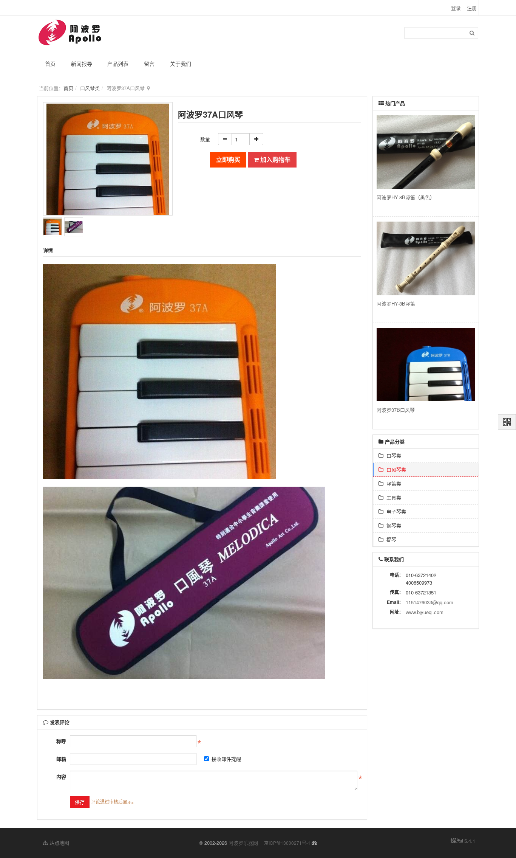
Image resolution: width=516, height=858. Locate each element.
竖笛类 (392, 483)
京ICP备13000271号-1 (287, 842)
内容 (61, 776)
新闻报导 (81, 63)
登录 (456, 7)
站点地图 (58, 842)
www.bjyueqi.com (424, 612)
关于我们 (180, 63)
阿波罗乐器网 (243, 842)
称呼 (61, 741)
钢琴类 (392, 525)
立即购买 (228, 159)
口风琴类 (90, 88)
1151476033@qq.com (429, 602)
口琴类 (392, 455)
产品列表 (117, 63)
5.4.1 (469, 841)
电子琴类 (394, 511)
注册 (472, 7)
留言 (149, 63)
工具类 (392, 497)
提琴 (389, 539)
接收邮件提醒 (226, 758)
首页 (50, 63)
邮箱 (61, 758)
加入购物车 (274, 159)
